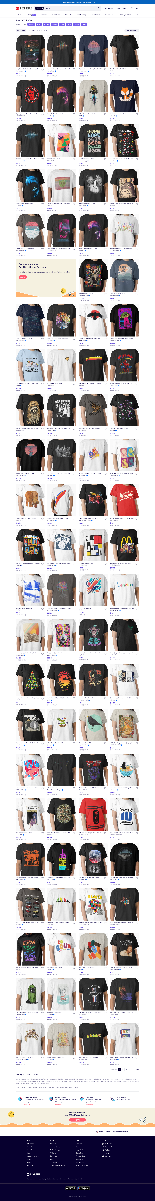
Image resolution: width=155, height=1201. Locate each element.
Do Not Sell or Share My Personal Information (60, 1179)
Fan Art (29, 1147)
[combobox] (67, 8)
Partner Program (55, 1150)
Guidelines (79, 1153)
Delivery (79, 1144)
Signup (29, 1162)
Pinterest (108, 1156)
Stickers (44, 15)
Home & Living (81, 15)
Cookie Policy (79, 1179)
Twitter (107, 1150)
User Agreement (31, 1179)
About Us (53, 1144)
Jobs (51, 1159)
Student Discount (32, 1156)
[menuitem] (18, 14)
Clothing (31, 15)
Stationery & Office (124, 15)
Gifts (137, 15)
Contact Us (80, 1162)
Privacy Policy (42, 1179)
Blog (28, 1153)
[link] (31, 24)
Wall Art (68, 15)
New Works (30, 1150)
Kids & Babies (95, 15)
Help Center (80, 1150)
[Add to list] (42, 69)
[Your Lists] (132, 8)
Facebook (108, 1147)
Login (28, 1159)
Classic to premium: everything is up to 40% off (77, 2)
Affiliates (53, 1153)
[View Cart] (137, 8)
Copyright (79, 1159)
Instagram (108, 1144)
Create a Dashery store (58, 1165)
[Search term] (98, 8)
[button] (77, 2)
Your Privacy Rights (82, 1165)
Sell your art (54, 1156)
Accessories (109, 15)
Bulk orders (30, 1165)
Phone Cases (56, 15)
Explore (18, 15)
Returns (78, 1147)
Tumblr (107, 1153)
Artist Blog (53, 1162)
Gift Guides (30, 1144)
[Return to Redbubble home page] (24, 8)
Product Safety (81, 1156)
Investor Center (55, 1147)
